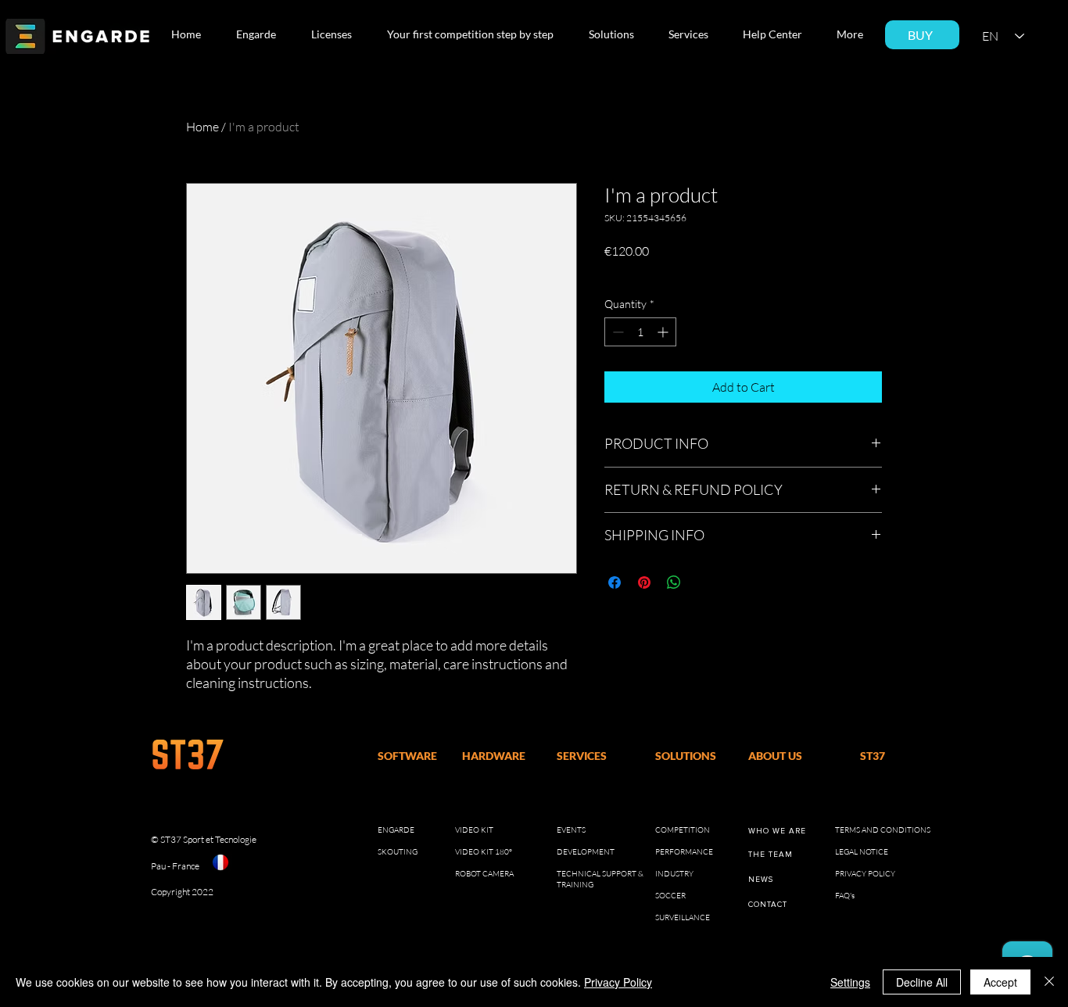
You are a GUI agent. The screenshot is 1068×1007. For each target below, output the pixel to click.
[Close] (1049, 981)
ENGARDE (396, 830)
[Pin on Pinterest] (644, 582)
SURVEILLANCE (682, 917)
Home (202, 126)
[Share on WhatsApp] (674, 582)
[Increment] (664, 332)
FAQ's (845, 896)
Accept (1000, 982)
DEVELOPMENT (586, 852)
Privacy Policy (618, 982)
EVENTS (571, 830)
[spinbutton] (640, 332)
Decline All (922, 982)
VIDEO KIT (474, 830)
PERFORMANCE (684, 852)
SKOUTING (398, 852)
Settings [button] (850, 982)
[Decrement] (616, 332)
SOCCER (670, 896)
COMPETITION (682, 830)
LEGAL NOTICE (861, 852)
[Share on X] (703, 582)
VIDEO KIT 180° (483, 852)
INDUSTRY (674, 874)
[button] (261, 34)
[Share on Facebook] (614, 582)
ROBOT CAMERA (484, 874)
